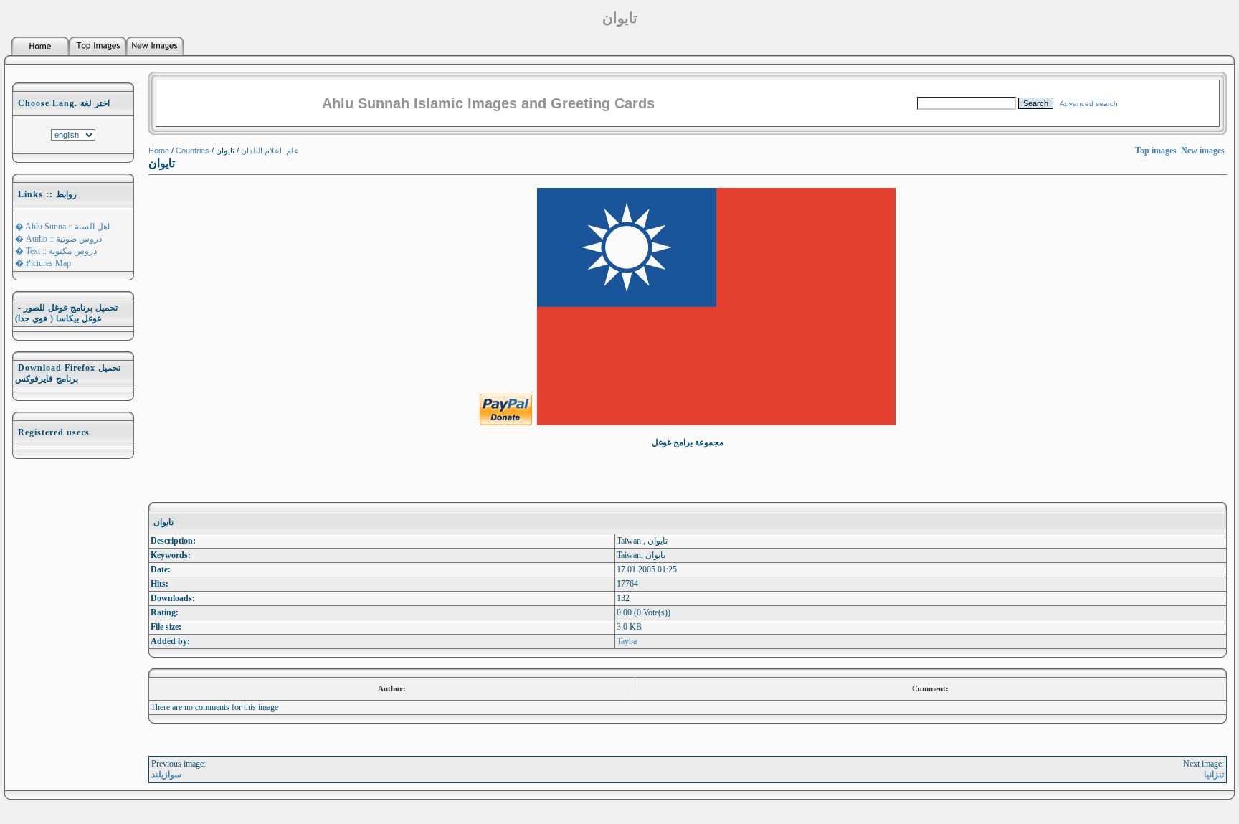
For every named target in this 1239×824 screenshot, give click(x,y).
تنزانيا (1214, 774)
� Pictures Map (43, 263)
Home (158, 150)
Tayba (627, 641)
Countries (192, 150)
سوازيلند (166, 774)
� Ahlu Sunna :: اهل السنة (62, 227)
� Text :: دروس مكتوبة (56, 251)
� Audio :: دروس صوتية (58, 239)
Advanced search (1089, 104)
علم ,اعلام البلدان (270, 150)
